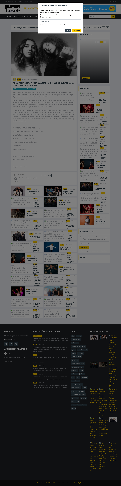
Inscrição (77, 30)
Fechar (68, 30)
